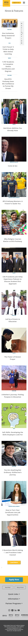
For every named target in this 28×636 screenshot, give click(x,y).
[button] (16, 3)
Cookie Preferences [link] (9, 629)
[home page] (6, 3)
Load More (14, 562)
